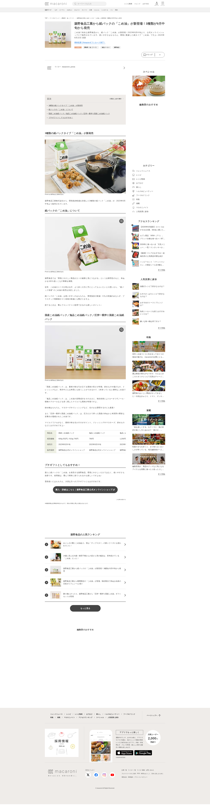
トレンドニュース (56, 714)
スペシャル (100, 717)
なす (56, 10)
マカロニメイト (69, 717)
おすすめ (146, 4)
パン (111, 10)
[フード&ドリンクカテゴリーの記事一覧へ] (78, 47)
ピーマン (62, 10)
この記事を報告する (121, 499)
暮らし (98, 714)
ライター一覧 (132, 770)
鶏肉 (116, 10)
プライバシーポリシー (140, 777)
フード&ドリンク (129, 714)
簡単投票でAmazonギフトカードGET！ (89, 42)
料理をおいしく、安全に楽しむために (152, 773)
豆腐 (90, 10)
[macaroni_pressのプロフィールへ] (85, 68)
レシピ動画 (128, 4)
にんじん (96, 10)
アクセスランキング (85, 717)
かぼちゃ (69, 10)
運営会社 (124, 777)
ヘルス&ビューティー (112, 714)
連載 (58, 717)
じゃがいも (105, 10)
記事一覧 (124, 770)
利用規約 (130, 777)
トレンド (137, 4)
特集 (51, 717)
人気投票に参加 (113, 717)
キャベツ (84, 10)
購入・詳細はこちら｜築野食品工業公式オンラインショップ (84, 490)
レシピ (68, 714)
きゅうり (77, 10)
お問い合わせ (150, 770)
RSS (138, 773)
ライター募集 (141, 770)
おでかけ (89, 714)
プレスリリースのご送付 (129, 773)
